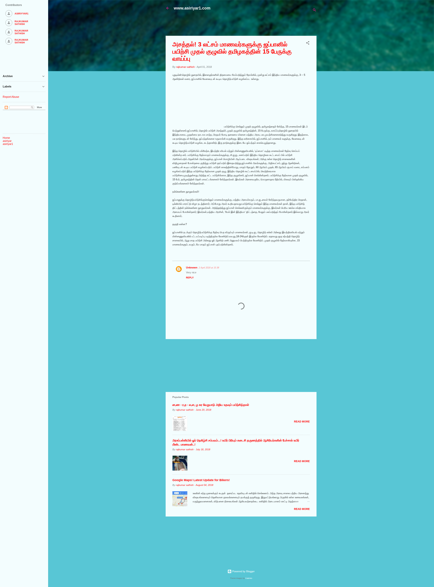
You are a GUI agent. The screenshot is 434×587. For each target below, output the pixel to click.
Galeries (248, 578)
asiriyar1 (8, 144)
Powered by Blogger (243, 571)
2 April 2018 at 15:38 (209, 267)
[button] (308, 43)
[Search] (314, 10)
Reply (190, 277)
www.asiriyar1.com (192, 8)
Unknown (191, 267)
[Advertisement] (248, 25)
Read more (302, 421)
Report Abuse (11, 96)
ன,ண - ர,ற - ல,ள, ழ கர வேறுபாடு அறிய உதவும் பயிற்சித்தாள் (210, 405)
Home (6, 137)
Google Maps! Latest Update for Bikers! (201, 480)
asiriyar (7, 140)
